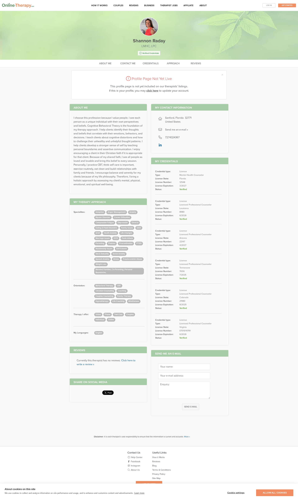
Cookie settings (236, 493)
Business (149, 5)
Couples (118, 5)
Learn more (139, 493)
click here (152, 90)
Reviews (133, 5)
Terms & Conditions (161, 470)
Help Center (136, 457)
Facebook (135, 461)
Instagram (135, 465)
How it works (99, 5)
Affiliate (188, 5)
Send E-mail (190, 406)
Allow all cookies (275, 493)
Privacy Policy (158, 474)
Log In (269, 5)
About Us (135, 470)
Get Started (287, 5)
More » (187, 436)
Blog (154, 465)
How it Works (158, 457)
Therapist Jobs (169, 5)
